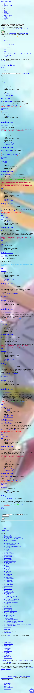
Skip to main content (6, 1)
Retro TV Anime (8, 15)
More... (5, 19)
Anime (5, 12)
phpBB (9, 635)
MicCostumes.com (8, 687)
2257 (8, 247)
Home (5, 11)
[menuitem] (12, 42)
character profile (23, 33)
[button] (5, 82)
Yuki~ (2, 244)
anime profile (12, 33)
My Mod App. (4, 108)
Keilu (2, 113)
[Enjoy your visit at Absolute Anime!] (12, 26)
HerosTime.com (8, 686)
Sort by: (15, 514)
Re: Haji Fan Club (7, 122)
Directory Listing (8, 658)
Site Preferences (6, 679)
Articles (6, 18)
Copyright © (4, 660)
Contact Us (20, 660)
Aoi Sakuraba (4, 162)
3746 (8, 88)
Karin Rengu (4, 85)
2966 (8, 165)
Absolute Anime (8, 5)
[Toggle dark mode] (4, 8)
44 (8, 303)
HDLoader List (7, 656)
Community (7, 16)
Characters (6, 13)
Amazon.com (7, 683)
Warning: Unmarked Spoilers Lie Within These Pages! (14, 28)
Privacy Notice (28, 660)
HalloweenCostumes (9, 684)
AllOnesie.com (7, 689)
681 (8, 116)
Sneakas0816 (4, 300)
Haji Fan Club (8, 64)
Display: (4, 514)
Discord (3, 60)
